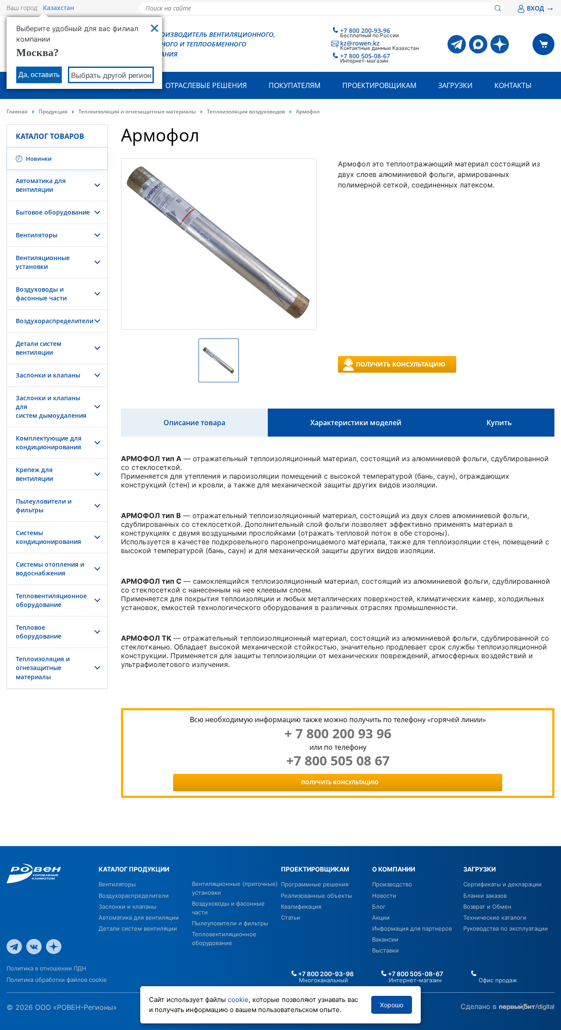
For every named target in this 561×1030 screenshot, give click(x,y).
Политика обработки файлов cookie (57, 979)
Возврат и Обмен (487, 906)
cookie (238, 999)
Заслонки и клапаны (48, 375)
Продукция (53, 111)
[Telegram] (456, 44)
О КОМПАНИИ (393, 869)
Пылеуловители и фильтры (230, 923)
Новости (384, 895)
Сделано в (480, 1006)
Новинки (38, 158)
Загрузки (455, 85)
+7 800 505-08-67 (365, 56)
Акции (381, 917)
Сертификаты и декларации (502, 884)
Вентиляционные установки (43, 262)
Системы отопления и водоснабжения (50, 568)
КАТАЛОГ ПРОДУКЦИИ (134, 869)
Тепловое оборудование (38, 631)
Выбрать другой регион (111, 75)
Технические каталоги (494, 917)
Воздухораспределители (54, 321)
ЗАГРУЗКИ (479, 869)
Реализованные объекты (316, 895)
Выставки (385, 950)
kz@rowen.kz (360, 43)
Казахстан (58, 8)
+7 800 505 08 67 (338, 760)
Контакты (513, 85)
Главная (17, 111)
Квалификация (301, 906)
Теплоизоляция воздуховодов (246, 111)
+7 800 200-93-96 (365, 30)
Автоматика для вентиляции (41, 185)
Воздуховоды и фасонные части (41, 293)
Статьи (290, 917)
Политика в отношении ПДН (46, 968)
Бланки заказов (485, 895)
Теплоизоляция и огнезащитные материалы (137, 111)
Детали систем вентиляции (38, 347)
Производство (392, 884)
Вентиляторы (36, 235)
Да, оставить (39, 74)
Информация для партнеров (412, 928)
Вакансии (385, 939)
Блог (379, 906)
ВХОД (540, 8)
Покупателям (294, 85)
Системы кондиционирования (48, 537)
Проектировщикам (379, 85)
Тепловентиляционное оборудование (51, 600)
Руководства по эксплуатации (505, 928)
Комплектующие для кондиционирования (49, 442)
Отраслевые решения (206, 85)
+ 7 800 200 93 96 (337, 733)
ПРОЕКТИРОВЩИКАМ (315, 869)
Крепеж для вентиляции (34, 474)
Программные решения (314, 884)
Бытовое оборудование (53, 212)
